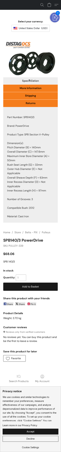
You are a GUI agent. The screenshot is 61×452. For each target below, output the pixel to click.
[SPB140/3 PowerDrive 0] (30, 58)
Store (17, 232)
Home (6, 232)
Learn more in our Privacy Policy (20, 425)
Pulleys (46, 232)
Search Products (19, 381)
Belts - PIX (31, 232)
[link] (30, 446)
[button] (42, 4)
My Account (42, 381)
